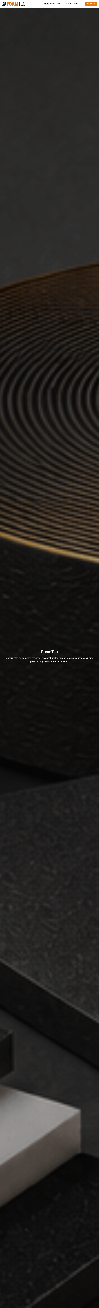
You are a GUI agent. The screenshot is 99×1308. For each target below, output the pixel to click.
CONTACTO (91, 4)
